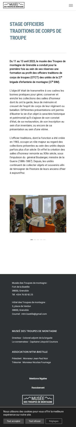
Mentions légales (38, 378)
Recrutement (38, 387)
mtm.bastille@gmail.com (34, 314)
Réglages (54, 421)
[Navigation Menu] (71, 5)
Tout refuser (35, 421)
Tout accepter (13, 421)
